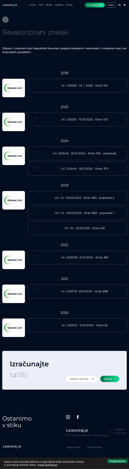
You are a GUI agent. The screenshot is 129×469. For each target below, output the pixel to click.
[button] (124, 5)
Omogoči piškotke (117, 461)
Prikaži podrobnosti (47, 464)
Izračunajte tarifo (94, 5)
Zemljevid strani (94, 447)
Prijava (111, 5)
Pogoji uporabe (73, 447)
